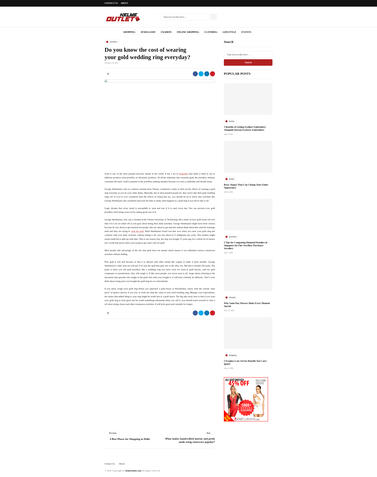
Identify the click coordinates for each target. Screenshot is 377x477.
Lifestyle (229, 32)
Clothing (210, 32)
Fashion (166, 32)
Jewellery (148, 32)
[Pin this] (212, 73)
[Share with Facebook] (195, 73)
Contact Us (111, 3)
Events (246, 32)
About (124, 3)
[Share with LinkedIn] (206, 73)
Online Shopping (188, 32)
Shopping (129, 32)
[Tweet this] (201, 73)
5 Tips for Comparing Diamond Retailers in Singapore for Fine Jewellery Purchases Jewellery (245, 245)
